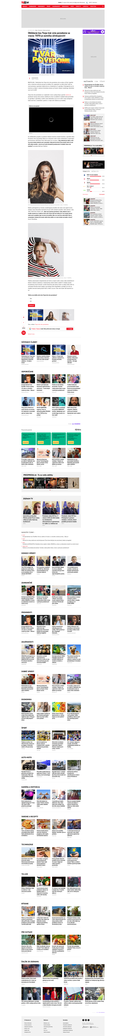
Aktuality (69, 809)
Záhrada (68, 951)
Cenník (45, 1028)
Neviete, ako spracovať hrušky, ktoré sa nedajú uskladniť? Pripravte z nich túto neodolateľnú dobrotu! (58, 949)
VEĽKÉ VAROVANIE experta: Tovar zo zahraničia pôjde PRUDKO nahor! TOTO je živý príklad (96, 222)
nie (31, 301)
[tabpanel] (94, 98)
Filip (76, 2)
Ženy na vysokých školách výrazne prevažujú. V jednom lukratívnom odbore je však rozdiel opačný (73, 804)
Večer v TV (94, 171)
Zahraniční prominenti (71, 633)
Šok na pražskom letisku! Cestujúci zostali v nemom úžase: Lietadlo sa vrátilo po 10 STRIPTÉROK (73, 600)
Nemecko (53, 750)
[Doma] (84, 186)
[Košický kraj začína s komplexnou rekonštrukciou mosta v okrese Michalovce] (74, 765)
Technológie (27, 844)
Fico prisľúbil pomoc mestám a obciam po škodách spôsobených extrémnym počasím (72, 570)
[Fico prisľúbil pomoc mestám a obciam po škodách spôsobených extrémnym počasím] (74, 561)
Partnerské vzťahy (94, 162)
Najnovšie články (27, 532)
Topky (36, 30)
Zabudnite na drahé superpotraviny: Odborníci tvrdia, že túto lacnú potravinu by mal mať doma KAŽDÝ (43, 659)
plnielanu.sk (54, 692)
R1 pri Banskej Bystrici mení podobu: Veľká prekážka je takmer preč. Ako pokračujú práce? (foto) (73, 717)
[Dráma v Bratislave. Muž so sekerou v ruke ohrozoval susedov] (28, 882)
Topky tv (78, 6)
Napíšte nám (26, 1030)
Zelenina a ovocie (24, 952)
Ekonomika (65, 6)
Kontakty (65, 1020)
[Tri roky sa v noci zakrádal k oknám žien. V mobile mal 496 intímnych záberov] (59, 882)
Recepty (53, 954)
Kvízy (72, 6)
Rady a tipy (54, 835)
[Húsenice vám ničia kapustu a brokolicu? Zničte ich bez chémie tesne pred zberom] (28, 940)
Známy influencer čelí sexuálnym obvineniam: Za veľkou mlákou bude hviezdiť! (73, 629)
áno (31, 298)
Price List (45, 1030)
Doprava (68, 778)
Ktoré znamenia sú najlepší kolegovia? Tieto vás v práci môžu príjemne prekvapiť (28, 803)
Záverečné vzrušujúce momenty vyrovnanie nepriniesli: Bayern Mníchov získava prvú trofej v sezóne (57, 745)
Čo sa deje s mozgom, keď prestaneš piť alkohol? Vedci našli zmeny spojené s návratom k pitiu (42, 862)
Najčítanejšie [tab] (88, 81)
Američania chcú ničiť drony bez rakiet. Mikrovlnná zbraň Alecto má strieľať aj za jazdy (27, 861)
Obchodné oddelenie (67, 1026)
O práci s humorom (24, 807)
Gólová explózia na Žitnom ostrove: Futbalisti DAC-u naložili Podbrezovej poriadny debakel (43, 745)
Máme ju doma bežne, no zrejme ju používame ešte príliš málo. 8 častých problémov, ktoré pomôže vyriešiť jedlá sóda (28, 921)
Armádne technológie (25, 865)
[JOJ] (84, 179)
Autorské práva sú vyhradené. (88, 1024)
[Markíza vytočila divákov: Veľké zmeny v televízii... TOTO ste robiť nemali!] (43, 350)
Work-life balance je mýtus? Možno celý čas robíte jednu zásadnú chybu (43, 803)
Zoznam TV (28, 498)
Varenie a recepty (29, 816)
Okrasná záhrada (40, 951)
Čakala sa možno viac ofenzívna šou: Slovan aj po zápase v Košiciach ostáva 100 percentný (27, 744)
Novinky (53, 778)
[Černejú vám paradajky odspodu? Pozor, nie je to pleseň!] (74, 940)
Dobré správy (27, 671)
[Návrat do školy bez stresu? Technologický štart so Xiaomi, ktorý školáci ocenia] (43, 679)
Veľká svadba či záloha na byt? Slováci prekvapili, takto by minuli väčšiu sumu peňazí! (43, 716)
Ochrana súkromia (27, 1024)
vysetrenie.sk (39, 664)
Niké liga (23, 748)
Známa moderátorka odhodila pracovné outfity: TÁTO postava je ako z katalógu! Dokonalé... (58, 630)
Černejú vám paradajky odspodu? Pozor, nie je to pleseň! (73, 947)
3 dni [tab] (96, 81)
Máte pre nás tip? (66, 1032)
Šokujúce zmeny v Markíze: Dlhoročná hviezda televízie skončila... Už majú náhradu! (72, 359)
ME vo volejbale (70, 748)
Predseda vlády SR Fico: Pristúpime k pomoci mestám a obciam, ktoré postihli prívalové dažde (69, 519)
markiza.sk (68, 95)
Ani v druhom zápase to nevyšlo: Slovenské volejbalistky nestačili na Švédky (73, 744)
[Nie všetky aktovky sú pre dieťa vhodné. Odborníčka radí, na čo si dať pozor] (74, 882)
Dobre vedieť (23, 465)
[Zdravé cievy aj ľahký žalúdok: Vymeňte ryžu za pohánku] (59, 824)
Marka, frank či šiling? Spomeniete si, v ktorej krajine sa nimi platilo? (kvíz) (58, 716)
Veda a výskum (39, 866)
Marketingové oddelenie (68, 1030)
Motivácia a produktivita (56, 807)
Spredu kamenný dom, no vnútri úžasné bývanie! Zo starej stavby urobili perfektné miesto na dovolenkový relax (58, 921)
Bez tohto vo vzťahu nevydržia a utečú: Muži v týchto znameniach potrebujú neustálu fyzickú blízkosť (96, 165)
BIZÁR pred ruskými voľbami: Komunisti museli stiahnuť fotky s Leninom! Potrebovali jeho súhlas (58, 600)
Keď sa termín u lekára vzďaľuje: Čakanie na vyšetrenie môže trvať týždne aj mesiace (58, 462)
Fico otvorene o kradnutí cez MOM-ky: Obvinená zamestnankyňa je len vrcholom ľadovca (43, 570)
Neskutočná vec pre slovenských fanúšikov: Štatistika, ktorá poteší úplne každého (73, 462)
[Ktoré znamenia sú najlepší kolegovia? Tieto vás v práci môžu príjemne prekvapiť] (28, 795)
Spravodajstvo (65, 1023)
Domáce (25, 6)
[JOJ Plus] (84, 190)
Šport (48, 6)
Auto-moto (26, 757)
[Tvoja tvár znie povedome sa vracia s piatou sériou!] (35, 315)
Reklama (46, 1020)
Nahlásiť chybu (31, 334)
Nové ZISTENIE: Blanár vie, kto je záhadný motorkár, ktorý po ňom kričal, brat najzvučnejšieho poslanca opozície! (58, 571)
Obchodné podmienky (48, 1026)
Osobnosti (38, 634)
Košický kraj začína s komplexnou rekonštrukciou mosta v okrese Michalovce (73, 774)
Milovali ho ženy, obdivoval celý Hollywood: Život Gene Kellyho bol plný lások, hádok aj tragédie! (47, 540)
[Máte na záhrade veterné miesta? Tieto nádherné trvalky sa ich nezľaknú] (43, 940)
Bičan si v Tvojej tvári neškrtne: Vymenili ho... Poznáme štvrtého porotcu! (58, 358)
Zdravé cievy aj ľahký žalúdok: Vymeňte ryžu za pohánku (58, 832)
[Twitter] (88, 1020)
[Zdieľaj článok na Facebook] (24, 322)
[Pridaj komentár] (24, 317)
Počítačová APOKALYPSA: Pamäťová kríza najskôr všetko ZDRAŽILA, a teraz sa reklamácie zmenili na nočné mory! (51, 544)
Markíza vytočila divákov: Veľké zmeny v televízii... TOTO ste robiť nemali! (43, 357)
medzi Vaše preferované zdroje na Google (46, 329)
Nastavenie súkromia (28, 1026)
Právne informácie (28, 1023)
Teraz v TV (86, 171)
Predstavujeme (24, 779)
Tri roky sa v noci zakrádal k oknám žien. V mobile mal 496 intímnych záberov (58, 890)
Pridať (70, 329)
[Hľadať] (103, 6)
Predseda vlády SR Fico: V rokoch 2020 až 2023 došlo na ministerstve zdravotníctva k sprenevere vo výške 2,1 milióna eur (50, 519)
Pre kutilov (26, 932)
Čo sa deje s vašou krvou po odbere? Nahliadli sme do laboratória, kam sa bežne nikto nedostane (28, 462)
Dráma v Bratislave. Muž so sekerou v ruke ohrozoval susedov (27, 889)
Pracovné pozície (26, 430)
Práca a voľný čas (40, 807)
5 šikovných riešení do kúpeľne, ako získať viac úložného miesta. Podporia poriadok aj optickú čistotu (43, 921)
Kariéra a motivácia (30, 787)
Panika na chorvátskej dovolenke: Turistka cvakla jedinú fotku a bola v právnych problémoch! (46, 547)
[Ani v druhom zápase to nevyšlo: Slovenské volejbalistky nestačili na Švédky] (74, 735)
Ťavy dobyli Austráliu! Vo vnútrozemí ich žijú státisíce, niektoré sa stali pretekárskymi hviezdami (74, 658)
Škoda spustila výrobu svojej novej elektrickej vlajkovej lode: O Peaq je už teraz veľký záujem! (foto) (27, 717)
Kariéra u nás (26, 1028)
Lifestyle (85, 6)
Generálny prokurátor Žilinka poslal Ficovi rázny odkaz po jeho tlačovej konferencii (31, 519)
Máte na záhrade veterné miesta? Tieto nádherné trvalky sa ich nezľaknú (43, 947)
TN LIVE (24, 874)
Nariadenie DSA (27, 1032)
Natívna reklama (47, 1032)
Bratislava (69, 573)
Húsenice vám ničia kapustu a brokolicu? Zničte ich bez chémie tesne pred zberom (27, 948)
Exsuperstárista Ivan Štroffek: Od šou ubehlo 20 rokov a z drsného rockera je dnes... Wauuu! (45, 536)
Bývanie (25, 903)
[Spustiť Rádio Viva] (93, 30)
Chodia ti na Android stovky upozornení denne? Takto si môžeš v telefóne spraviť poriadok (73, 861)
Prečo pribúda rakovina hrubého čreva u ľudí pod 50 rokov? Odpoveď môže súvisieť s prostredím (58, 862)
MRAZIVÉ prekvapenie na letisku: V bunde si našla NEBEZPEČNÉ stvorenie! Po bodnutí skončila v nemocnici (28, 659)
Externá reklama (47, 1024)
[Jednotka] (84, 182)
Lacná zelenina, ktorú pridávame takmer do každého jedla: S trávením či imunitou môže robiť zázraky (42, 891)
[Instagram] (86, 1020)
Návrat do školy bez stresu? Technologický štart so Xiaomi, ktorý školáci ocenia (42, 462)
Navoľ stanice (85, 194)
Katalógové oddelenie (67, 1028)
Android (68, 865)
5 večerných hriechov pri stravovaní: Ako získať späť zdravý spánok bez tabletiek (73, 833)
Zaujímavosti (56, 6)
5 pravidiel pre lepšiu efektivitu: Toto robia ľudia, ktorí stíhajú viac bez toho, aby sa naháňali (58, 803)
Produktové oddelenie (67, 1024)
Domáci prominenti (46, 30)
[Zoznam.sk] (86, 1027)
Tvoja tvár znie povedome (42, 324)
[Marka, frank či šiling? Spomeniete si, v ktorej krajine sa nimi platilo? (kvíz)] (59, 707)
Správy (24, 523)
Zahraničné (32, 6)
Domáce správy (28, 553)
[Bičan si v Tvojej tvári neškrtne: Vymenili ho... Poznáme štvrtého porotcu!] (59, 350)
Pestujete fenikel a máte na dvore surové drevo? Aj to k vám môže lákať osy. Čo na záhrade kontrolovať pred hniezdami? (74, 921)
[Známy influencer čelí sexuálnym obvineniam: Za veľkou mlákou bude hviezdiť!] (74, 620)
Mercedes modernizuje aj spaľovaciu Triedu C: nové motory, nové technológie (43, 773)
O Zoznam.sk (27, 1020)
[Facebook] (83, 1020)
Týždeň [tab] (102, 81)
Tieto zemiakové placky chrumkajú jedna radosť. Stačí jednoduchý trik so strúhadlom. (27, 833)
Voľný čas (93, 6)
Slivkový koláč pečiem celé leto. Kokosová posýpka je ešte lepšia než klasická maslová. (42, 833)
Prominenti (41, 6)
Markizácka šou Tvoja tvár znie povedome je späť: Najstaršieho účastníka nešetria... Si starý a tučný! (28, 359)
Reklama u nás (46, 1023)
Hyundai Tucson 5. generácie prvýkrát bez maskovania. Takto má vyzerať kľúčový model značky (27, 775)
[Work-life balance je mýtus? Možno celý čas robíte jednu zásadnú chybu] (43, 795)
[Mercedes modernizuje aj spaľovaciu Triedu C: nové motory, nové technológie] (43, 765)
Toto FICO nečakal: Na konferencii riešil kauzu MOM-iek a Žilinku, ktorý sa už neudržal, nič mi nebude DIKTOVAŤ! (27, 571)
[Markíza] (84, 175)
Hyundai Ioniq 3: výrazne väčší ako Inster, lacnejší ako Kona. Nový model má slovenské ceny (58, 774)
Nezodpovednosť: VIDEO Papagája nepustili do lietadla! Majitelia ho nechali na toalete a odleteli (58, 659)
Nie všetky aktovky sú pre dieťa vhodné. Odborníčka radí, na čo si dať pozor (74, 889)
